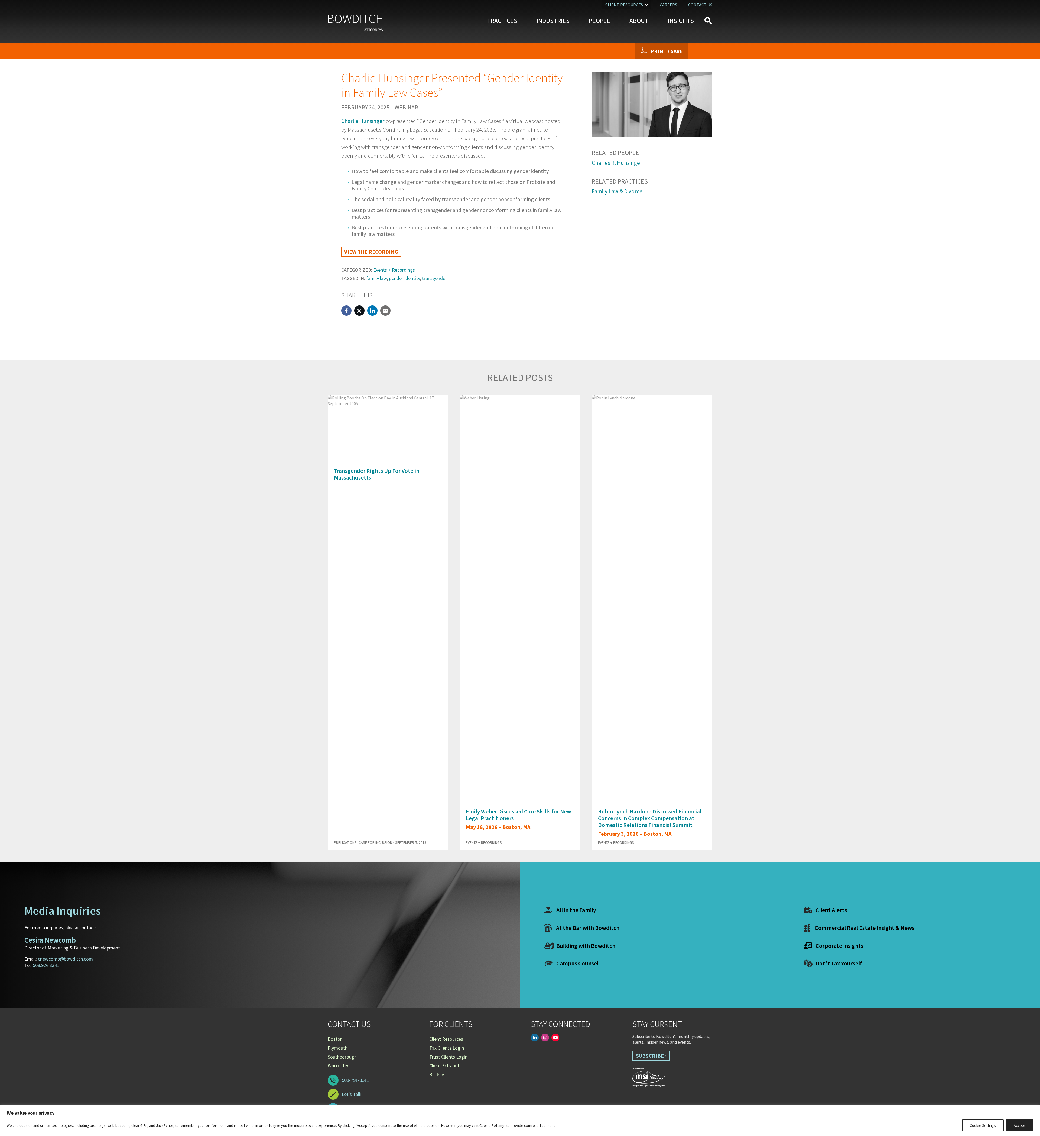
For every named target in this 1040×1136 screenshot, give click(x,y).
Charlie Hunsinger (363, 121)
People (599, 21)
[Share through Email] (385, 310)
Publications (345, 842)
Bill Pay (436, 1074)
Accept (1019, 1125)
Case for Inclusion (375, 842)
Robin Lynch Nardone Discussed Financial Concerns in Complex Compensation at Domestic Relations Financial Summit (649, 818)
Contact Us (700, 4)
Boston (335, 1039)
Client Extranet (444, 1065)
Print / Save (666, 51)
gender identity (404, 278)
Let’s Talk (352, 1094)
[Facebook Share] (346, 310)
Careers (668, 4)
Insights (681, 21)
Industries (553, 21)
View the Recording (371, 251)
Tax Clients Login (446, 1048)
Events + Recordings (394, 270)
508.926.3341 (46, 965)
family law (376, 278)
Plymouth (337, 1048)
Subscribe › (651, 1055)
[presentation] (698, 381)
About (639, 21)
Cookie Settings (983, 1125)
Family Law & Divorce (617, 191)
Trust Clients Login (448, 1057)
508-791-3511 (355, 1080)
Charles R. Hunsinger (617, 163)
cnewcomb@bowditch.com (65, 959)
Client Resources (624, 4)
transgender (434, 278)
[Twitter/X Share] (359, 310)
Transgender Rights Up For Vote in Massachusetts (376, 474)
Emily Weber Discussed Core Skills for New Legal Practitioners (518, 815)
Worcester (338, 1065)
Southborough (342, 1057)
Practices (502, 21)
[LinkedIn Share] (372, 310)
